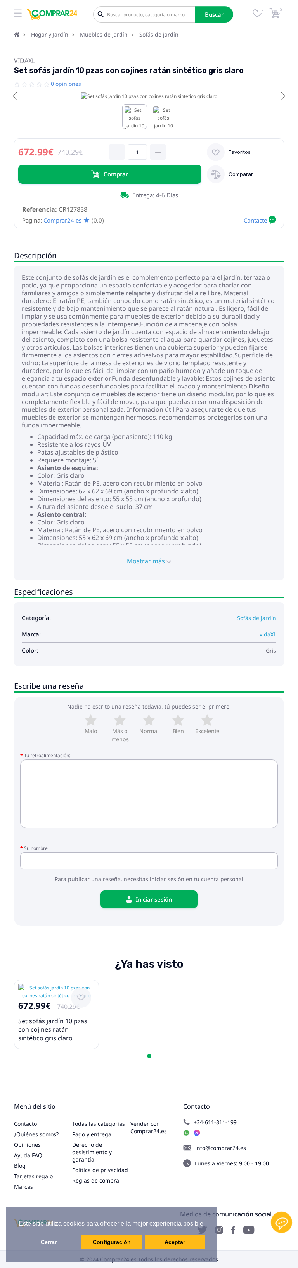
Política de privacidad (100, 1170)
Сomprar (116, 174)
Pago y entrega (91, 1134)
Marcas (23, 1186)
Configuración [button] (112, 1242)
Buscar (214, 14)
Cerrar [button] (49, 1242)
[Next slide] (282, 96)
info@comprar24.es (220, 1147)
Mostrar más (146, 561)
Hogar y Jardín (49, 34)
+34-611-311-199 (215, 1122)
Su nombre (36, 848)
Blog (20, 1165)
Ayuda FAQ (28, 1155)
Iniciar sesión (154, 899)
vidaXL (24, 60)
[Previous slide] (15, 96)
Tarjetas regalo (33, 1176)
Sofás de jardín (158, 34)
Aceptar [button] (175, 1242)
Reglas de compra (95, 1180)
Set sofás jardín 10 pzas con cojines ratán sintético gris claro (52, 1029)
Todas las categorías (98, 1123)
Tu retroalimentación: (47, 755)
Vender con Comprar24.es (148, 1127)
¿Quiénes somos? (36, 1134)
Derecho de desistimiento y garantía (92, 1152)
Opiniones (27, 1144)
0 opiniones (66, 83)
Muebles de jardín (104, 34)
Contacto (25, 1123)
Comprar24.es (62, 220)
